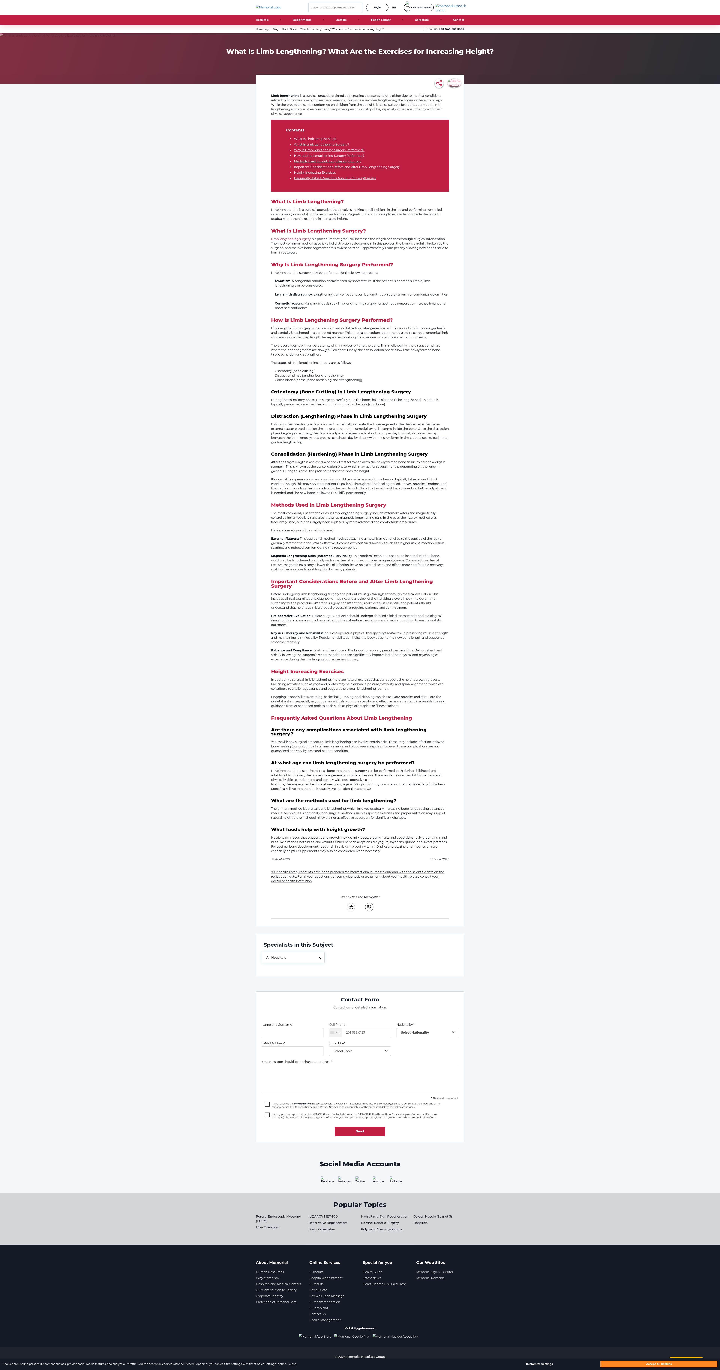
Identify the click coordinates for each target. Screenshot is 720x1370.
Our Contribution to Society (276, 1290)
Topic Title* (340, 1047)
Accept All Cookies (659, 1364)
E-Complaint (318, 1308)
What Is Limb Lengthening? (315, 139)
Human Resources (270, 1272)
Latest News (372, 1278)
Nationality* (413, 1028)
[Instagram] (342, 1180)
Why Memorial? (267, 1278)
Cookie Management (325, 1320)
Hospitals (262, 20)
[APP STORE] (316, 1337)
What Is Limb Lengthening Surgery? (321, 144)
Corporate (422, 20)
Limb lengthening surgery (291, 239)
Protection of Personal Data (276, 1302)
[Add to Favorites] (454, 83)
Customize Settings (539, 1364)
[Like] (351, 907)
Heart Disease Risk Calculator (384, 1284)
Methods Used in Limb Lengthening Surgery (327, 161)
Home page (262, 29)
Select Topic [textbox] (343, 1051)
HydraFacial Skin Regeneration (384, 1216)
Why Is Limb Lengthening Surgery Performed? (329, 150)
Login (377, 7)
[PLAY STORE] (352, 1337)
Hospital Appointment (326, 1278)
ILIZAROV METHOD (323, 1216)
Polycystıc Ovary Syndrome (382, 1229)
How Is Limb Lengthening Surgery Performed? (329, 156)
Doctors (341, 20)
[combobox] (293, 957)
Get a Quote (318, 1290)
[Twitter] (360, 1180)
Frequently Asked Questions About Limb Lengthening (335, 178)
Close (292, 1364)
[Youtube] (377, 1180)
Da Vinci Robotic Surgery (380, 1223)
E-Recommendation (324, 1302)
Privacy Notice (302, 1103)
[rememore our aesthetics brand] (451, 7)
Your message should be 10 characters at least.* (297, 1062)
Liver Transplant (268, 1227)
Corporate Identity (269, 1296)
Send (360, 1131)
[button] (358, 7)
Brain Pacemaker (321, 1229)
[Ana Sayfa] (268, 7)
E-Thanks (316, 1272)
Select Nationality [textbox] (415, 1032)
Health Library (381, 20)
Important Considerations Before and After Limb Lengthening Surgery (347, 167)
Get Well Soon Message (326, 1296)
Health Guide (289, 29)
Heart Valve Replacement (328, 1223)
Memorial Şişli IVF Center (434, 1272)
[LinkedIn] (394, 1180)
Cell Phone (337, 1028)
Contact (458, 20)
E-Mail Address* (273, 1043)
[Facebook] (325, 1180)
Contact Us (317, 1314)
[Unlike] (369, 907)
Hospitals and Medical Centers (278, 1284)
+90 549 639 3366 (451, 29)
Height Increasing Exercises (315, 172)
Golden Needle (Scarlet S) (432, 1216)
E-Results (316, 1284)
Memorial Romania (430, 1278)
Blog (275, 29)
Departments (302, 20)
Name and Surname (277, 1024)
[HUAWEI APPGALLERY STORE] (397, 1337)
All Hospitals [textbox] (276, 957)
